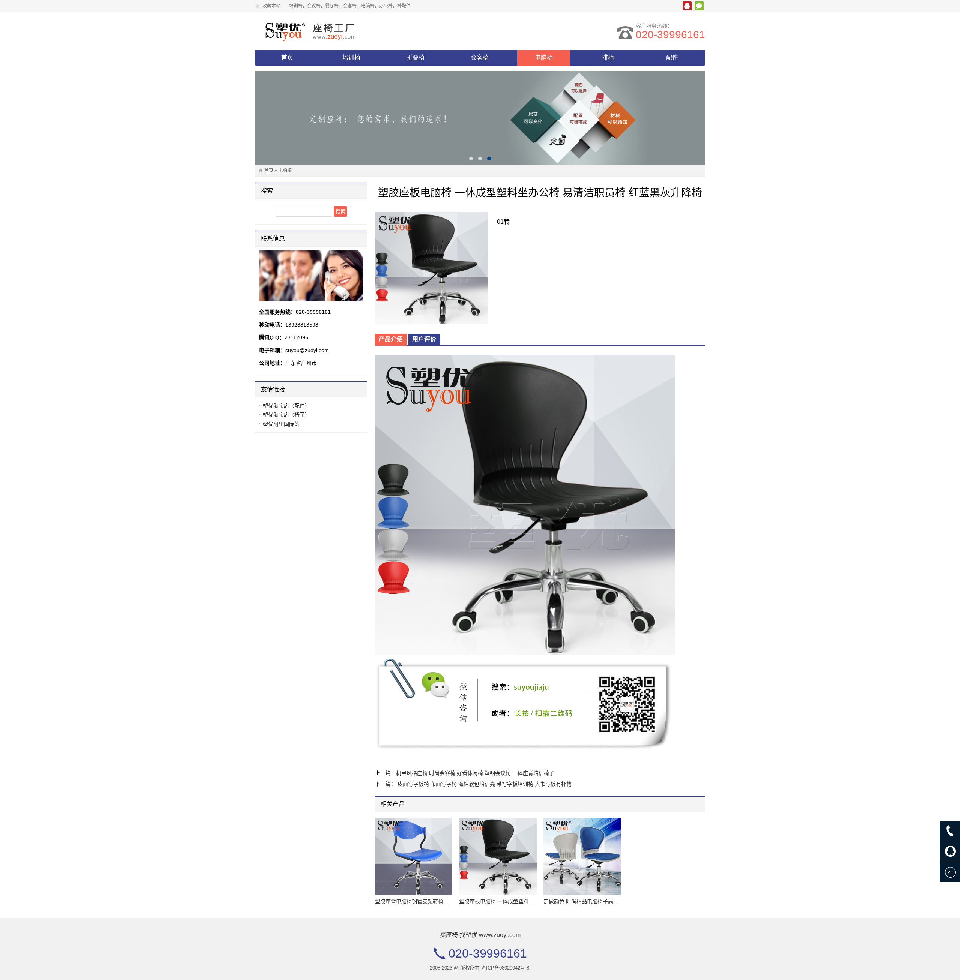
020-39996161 (670, 34)
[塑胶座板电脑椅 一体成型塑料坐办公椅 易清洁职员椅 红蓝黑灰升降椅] (497, 856)
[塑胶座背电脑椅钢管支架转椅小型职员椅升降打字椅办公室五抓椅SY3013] (413, 856)
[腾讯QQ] (950, 851)
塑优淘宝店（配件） (286, 406)
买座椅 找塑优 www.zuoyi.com (480, 935)
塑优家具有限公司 (320, 31)
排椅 (608, 57)
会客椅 (480, 57)
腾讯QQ (687, 5)
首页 (287, 57)
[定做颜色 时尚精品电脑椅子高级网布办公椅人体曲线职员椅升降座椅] (582, 856)
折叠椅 (415, 57)
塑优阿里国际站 (281, 424)
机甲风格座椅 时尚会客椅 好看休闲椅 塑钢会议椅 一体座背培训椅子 (475, 773)
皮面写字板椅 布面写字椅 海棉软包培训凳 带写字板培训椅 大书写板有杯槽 (485, 784)
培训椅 (351, 57)
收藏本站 (271, 6)
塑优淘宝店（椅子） (286, 415)
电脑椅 (544, 57)
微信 (699, 5)
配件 (672, 57)
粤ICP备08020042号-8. (506, 968)
